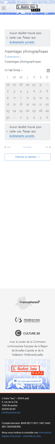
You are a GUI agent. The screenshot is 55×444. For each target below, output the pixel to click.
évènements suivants (22, 42)
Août (9, 147)
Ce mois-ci (27, 147)
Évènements (12, 57)
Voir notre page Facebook (28, 381)
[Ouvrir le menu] (3, 8)
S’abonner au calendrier (25, 157)
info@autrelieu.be (11, 413)
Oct (46, 147)
